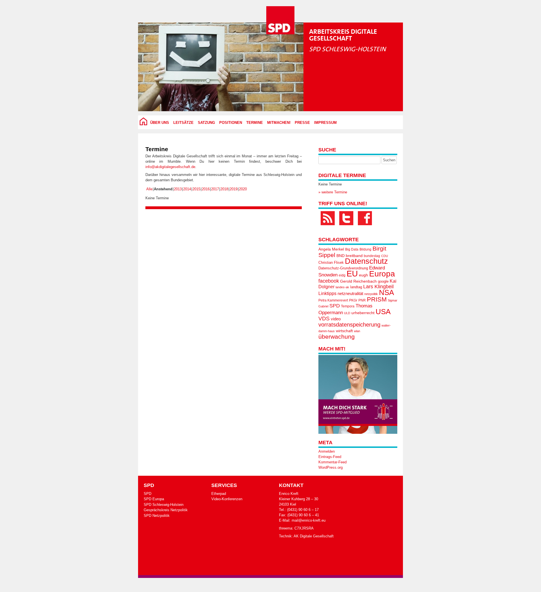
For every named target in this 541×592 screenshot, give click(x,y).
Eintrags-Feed (329, 457)
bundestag (372, 256)
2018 (224, 189)
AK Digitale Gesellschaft (314, 536)
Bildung (365, 249)
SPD (334, 306)
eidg (342, 275)
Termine (254, 123)
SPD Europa (154, 499)
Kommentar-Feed (332, 462)
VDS (324, 318)
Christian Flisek (331, 262)
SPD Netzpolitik (157, 515)
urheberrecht (362, 312)
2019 (234, 189)
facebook (328, 281)
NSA (386, 292)
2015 (196, 189)
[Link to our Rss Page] (328, 218)
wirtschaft (344, 331)
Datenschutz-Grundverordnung (343, 268)
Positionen (230, 123)
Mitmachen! (279, 123)
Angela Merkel (331, 249)
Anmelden (326, 451)
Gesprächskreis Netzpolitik (166, 510)
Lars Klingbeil (378, 286)
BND (340, 255)
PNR (362, 300)
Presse (302, 123)
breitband (354, 255)
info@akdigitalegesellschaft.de (170, 167)
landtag (356, 287)
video (336, 318)
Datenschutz (366, 261)
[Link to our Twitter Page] (346, 218)
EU (352, 273)
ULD (347, 313)
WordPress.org (330, 467)
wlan (357, 331)
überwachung (336, 336)
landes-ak (342, 287)
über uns (159, 123)
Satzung (206, 123)
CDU (384, 256)
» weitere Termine (332, 192)
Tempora (347, 306)
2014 (187, 189)
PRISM (377, 299)
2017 (215, 189)
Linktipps (327, 293)
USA (383, 312)
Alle (149, 189)
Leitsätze (183, 123)
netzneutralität (350, 293)
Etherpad (218, 494)
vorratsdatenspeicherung (349, 324)
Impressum (325, 123)
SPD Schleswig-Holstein (163, 504)
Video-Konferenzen (226, 499)
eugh (363, 275)
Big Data (351, 249)
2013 (178, 189)
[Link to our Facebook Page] (365, 218)
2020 (243, 189)
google (383, 281)
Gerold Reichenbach (358, 281)
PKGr (353, 300)
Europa (382, 273)
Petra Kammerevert (333, 300)
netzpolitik (371, 294)
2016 (206, 189)
